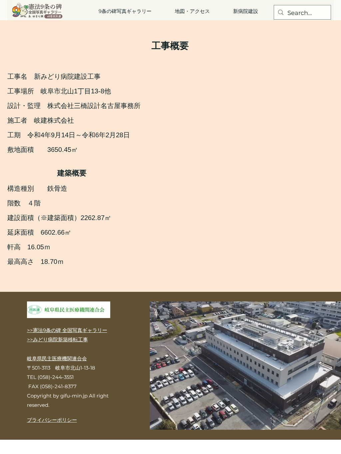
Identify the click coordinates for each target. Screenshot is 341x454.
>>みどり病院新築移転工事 (57, 339)
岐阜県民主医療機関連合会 (57, 358)
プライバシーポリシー (52, 420)
